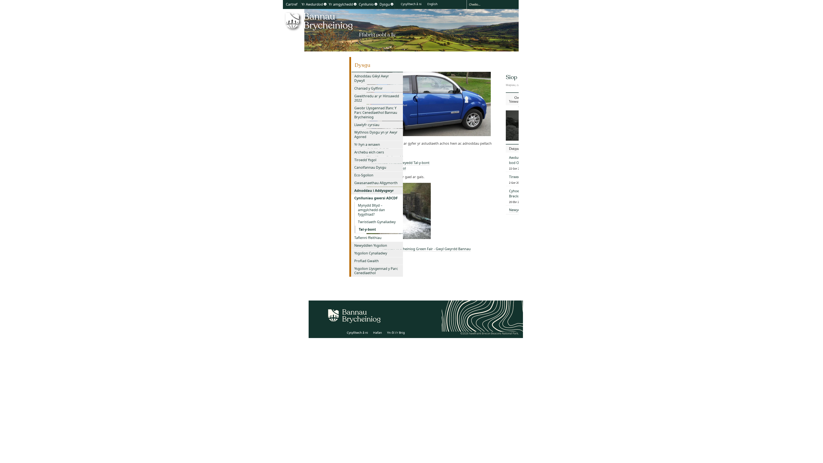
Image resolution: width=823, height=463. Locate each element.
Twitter (330, 333)
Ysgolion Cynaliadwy (370, 253)
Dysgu (385, 4)
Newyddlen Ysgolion (370, 245)
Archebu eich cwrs (369, 152)
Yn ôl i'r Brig (396, 333)
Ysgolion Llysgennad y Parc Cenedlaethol (376, 270)
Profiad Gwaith (366, 261)
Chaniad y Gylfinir (368, 88)
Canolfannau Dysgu (370, 167)
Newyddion (518, 209)
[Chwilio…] (489, 4)
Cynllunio (366, 4)
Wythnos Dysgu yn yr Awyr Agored (376, 134)
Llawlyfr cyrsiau (366, 124)
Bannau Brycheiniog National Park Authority (339, 24)
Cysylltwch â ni (411, 4)
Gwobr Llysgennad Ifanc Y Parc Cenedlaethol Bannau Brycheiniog (375, 112)
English (432, 4)
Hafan (377, 333)
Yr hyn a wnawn (367, 144)
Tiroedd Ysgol (365, 160)
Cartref (291, 4)
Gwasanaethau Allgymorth (376, 182)
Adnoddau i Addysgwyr (374, 190)
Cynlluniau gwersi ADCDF (376, 198)
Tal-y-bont (367, 229)
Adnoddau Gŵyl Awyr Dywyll (371, 78)
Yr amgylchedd (341, 4)
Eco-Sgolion (363, 175)
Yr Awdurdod (312, 4)
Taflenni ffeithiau (367, 237)
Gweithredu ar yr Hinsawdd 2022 (376, 98)
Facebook (340, 333)
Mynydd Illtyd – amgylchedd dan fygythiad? (371, 210)
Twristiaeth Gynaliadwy (377, 221)
